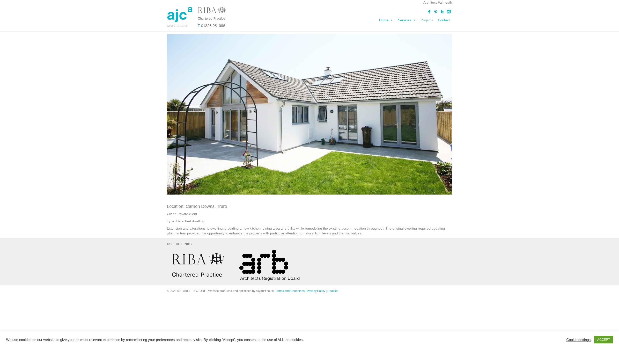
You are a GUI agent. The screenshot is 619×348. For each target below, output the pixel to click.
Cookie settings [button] (578, 340)
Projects (427, 20)
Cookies (332, 291)
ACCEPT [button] (603, 339)
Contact (444, 20)
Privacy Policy (316, 291)
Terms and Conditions (290, 291)
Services (404, 20)
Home (383, 20)
